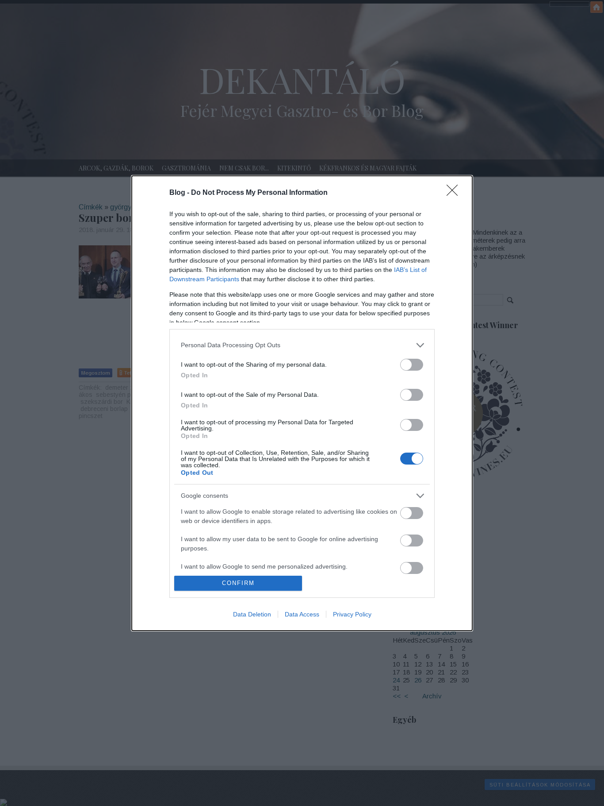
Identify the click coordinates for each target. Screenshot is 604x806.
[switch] (411, 365)
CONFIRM (238, 583)
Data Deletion (252, 614)
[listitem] (302, 345)
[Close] (455, 193)
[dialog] (302, 403)
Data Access (302, 614)
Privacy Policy (352, 614)
